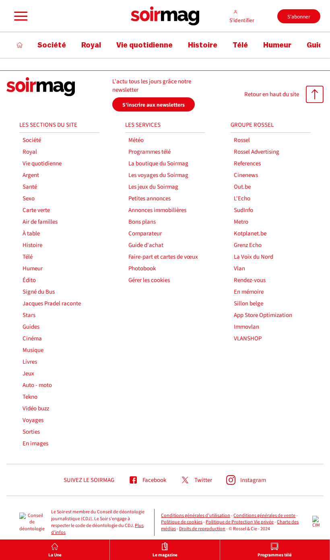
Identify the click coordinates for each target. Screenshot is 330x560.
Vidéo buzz (36, 408)
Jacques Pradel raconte (52, 303)
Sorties (31, 432)
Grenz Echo (248, 245)
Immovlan (246, 327)
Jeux (28, 373)
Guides (31, 327)
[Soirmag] (165, 16)
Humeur (33, 268)
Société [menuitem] (51, 45)
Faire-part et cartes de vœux (163, 257)
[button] (20, 16)
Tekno (30, 397)
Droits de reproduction (202, 528)
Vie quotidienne (42, 163)
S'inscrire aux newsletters (153, 105)
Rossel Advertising (256, 152)
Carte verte (36, 210)
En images (35, 443)
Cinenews (246, 175)
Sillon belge (248, 303)
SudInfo (243, 210)
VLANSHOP (248, 338)
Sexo (29, 198)
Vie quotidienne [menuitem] (144, 45)
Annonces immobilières (157, 210)
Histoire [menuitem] (202, 45)
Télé (28, 257)
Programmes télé (149, 152)
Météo (136, 140)
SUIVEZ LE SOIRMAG (89, 480)
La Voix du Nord (253, 257)
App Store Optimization (263, 315)
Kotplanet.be (250, 233)
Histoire (32, 245)
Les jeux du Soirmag (153, 187)
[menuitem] (55, 549)
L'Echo (242, 198)
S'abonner (298, 17)
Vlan (239, 268)
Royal (30, 152)
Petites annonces (149, 198)
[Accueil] (20, 45)
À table (31, 233)
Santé (30, 187)
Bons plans (142, 222)
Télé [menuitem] (240, 45)
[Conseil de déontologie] (32, 523)
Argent (31, 175)
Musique (33, 350)
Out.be (242, 187)
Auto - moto (37, 385)
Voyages (33, 420)
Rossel (242, 140)
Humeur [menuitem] (277, 45)
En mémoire (249, 292)
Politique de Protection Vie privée (240, 522)
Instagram (253, 480)
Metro (241, 222)
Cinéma (32, 338)
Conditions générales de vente (264, 515)
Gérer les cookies (149, 280)
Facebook (154, 480)
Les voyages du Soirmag (158, 175)
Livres (30, 362)
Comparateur (145, 233)
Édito (29, 280)
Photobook (142, 268)
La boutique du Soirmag (158, 163)
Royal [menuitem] (91, 45)
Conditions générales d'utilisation (195, 515)
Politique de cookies (181, 522)
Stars (29, 315)
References (247, 163)
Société (32, 140)
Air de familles (40, 222)
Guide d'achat (145, 245)
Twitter (203, 480)
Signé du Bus (39, 292)
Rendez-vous (250, 280)
